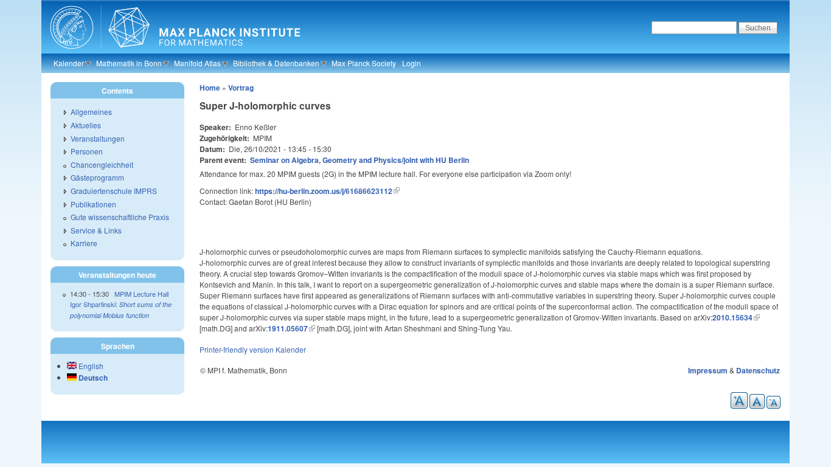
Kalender (69, 63)
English (90, 366)
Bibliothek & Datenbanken (276, 63)
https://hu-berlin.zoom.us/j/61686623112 (323, 190)
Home (210, 87)
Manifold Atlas (197, 63)
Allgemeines (91, 111)
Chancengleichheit (102, 164)
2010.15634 (732, 317)
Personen (87, 151)
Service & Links (96, 230)
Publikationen (93, 204)
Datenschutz (758, 370)
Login (411, 63)
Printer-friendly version (237, 349)
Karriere (84, 243)
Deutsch (92, 377)
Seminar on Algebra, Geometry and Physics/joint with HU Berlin (359, 159)
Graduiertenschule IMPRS (114, 190)
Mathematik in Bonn (129, 63)
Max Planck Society (364, 63)
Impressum (708, 370)
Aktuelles (86, 125)
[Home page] (173, 51)
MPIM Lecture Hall (141, 294)
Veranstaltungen (98, 138)
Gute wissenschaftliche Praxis (120, 217)
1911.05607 (288, 328)
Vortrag (241, 87)
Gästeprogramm (97, 177)
